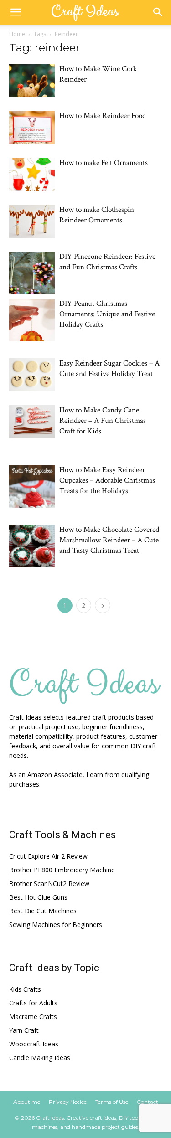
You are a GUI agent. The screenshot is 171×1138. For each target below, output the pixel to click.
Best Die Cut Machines (43, 910)
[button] (15, 12)
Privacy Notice (68, 1101)
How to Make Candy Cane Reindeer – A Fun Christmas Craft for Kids (102, 420)
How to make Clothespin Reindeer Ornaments (96, 215)
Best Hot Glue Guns (38, 897)
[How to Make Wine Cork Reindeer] (32, 80)
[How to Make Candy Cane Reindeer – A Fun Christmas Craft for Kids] (32, 421)
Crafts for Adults (33, 1003)
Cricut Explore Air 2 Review (48, 856)
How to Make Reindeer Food (102, 116)
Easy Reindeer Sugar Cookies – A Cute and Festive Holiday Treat (109, 368)
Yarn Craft (24, 1030)
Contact (147, 1101)
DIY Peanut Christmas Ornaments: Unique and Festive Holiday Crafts (107, 314)
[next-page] (102, 605)
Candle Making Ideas (39, 1057)
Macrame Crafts (33, 1016)
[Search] (158, 12)
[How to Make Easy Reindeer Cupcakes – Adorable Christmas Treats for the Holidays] (32, 486)
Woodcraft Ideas (33, 1044)
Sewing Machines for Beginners (55, 924)
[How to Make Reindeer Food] (32, 127)
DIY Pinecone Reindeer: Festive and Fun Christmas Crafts (107, 262)
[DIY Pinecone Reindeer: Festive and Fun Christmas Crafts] (32, 273)
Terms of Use (111, 1101)
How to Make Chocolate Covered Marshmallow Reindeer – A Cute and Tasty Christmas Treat (109, 540)
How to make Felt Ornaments (103, 163)
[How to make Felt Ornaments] (32, 174)
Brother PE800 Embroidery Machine (62, 869)
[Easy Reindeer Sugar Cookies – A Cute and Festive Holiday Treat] (32, 374)
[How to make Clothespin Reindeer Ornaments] (32, 221)
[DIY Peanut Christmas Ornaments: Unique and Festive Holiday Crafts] (32, 320)
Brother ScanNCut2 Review (49, 883)
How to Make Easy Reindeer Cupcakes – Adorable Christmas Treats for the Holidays (107, 480)
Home (17, 34)
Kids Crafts (25, 989)
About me (26, 1101)
